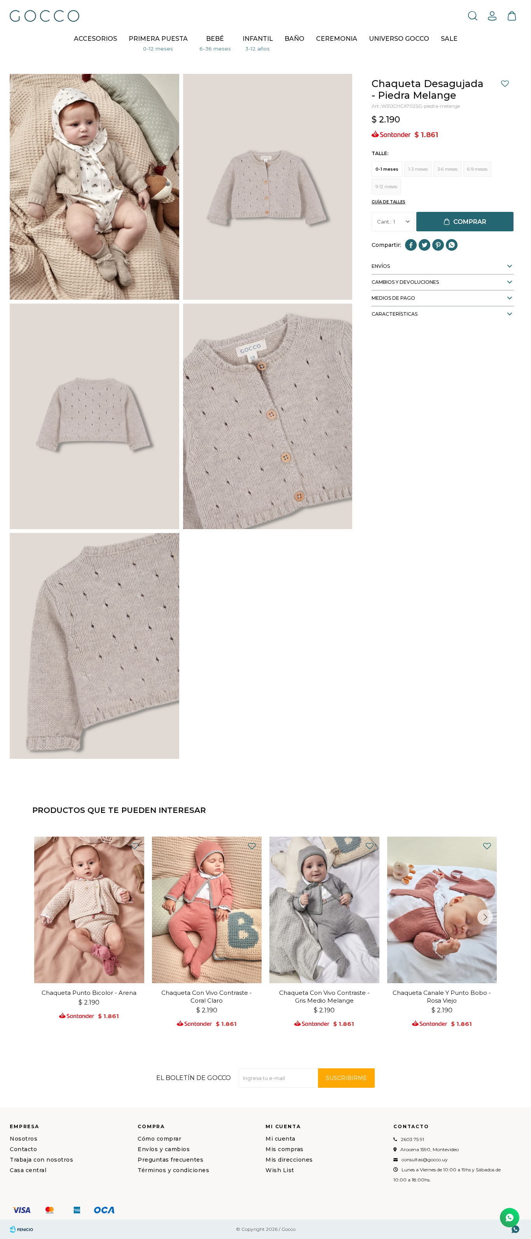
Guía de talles (388, 201)
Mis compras (285, 1149)
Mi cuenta (280, 1138)
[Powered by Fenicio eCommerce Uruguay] (21, 1229)
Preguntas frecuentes (170, 1159)
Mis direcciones (289, 1159)
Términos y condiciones (173, 1170)
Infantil (258, 38)
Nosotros (23, 1138)
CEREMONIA (336, 38)
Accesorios (95, 38)
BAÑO (294, 38)
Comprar (469, 221)
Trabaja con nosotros (41, 1159)
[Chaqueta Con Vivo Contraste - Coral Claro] (207, 910)
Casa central (28, 1170)
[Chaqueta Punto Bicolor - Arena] (89, 910)
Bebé (215, 38)
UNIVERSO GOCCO (399, 38)
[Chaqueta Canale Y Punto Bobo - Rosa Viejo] (442, 910)
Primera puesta (158, 38)
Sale (449, 38)
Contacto (23, 1149)
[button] (472, 15)
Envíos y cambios (164, 1149)
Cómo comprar (159, 1138)
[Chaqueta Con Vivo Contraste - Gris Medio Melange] (324, 910)
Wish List (280, 1170)
